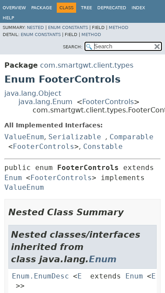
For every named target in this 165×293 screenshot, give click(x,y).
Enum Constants (68, 27)
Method (118, 27)
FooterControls (108, 102)
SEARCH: (72, 46)
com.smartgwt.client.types (86, 65)
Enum (13, 178)
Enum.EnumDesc (40, 276)
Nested (35, 27)
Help (8, 17)
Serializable (74, 137)
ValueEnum (24, 137)
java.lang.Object (32, 93)
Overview (14, 7)
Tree (86, 7)
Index (138, 7)
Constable (103, 146)
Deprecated (111, 7)
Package (41, 7)
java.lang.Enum (45, 102)
